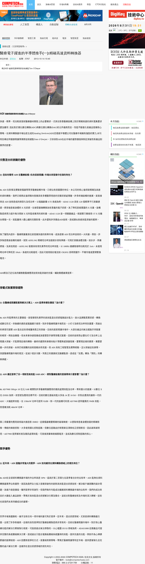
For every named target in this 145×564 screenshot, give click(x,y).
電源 (64, 38)
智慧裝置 (74, 38)
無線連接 (87, 38)
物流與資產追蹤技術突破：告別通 (127, 133)
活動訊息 (127, 4)
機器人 (39, 24)
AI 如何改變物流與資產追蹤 (124, 139)
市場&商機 (64, 4)
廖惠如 (13, 58)
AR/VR (87, 24)
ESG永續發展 (71, 24)
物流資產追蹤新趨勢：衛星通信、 (127, 127)
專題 (89, 4)
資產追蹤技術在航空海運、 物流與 (127, 144)
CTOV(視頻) (100, 4)
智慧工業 (32, 38)
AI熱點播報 (8, 24)
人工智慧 (24, 24)
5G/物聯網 (19, 38)
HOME (139, 121)
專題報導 (20, 46)
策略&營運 (50, 4)
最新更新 (6, 38)
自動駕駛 (54, 24)
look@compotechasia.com (77, 559)
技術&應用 (77, 4)
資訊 (39, 4)
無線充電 (44, 38)
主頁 (14, 46)
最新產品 (114, 4)
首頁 (31, 4)
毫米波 (55, 38)
